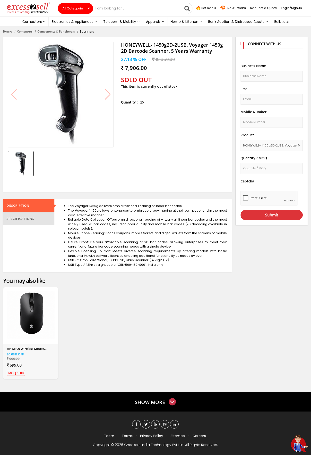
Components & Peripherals (56, 31)
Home (7, 31)
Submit (271, 215)
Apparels (153, 21)
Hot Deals (208, 8)
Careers (199, 435)
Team (109, 435)
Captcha (247, 181)
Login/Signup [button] (291, 8)
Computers (32, 21)
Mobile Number (254, 112)
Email (245, 88)
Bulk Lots (281, 21)
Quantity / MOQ (254, 158)
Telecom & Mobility (119, 21)
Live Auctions (236, 8)
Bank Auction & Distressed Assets (236, 21)
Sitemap (178, 435)
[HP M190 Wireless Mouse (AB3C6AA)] (31, 315)
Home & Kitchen (184, 21)
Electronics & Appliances (72, 21)
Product (247, 135)
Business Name (253, 65)
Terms (127, 435)
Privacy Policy (151, 435)
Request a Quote (263, 8)
